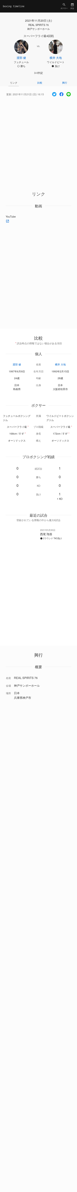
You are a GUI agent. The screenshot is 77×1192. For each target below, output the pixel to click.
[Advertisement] (38, 140)
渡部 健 (17, 364)
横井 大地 (60, 364)
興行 (64, 82)
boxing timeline (13, 6)
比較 (39, 82)
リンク (13, 82)
